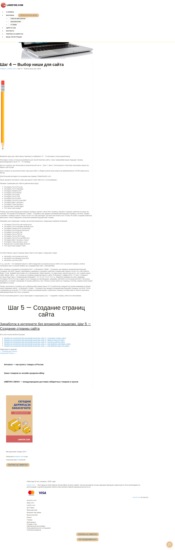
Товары (29, 520)
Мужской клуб (32, 515)
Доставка (30, 508)
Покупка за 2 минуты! (14, 34)
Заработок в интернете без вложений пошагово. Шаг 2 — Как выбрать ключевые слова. (37, 344)
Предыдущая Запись (8, 351)
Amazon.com (31, 500)
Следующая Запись (8, 353)
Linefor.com (31, 485)
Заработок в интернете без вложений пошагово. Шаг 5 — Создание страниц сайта (45, 326)
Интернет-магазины (34, 512)
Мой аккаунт (31, 522)
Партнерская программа (36, 526)
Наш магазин (15, 22)
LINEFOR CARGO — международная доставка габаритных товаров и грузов (41, 381)
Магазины (10, 15)
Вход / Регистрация (14, 37)
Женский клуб (32, 510)
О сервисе (10, 12)
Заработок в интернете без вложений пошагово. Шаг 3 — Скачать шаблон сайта (34, 342)
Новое (29, 517)
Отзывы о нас (32, 524)
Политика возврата (34, 530)
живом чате (19, 457)
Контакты (10, 31)
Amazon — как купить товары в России (23, 364)
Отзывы (13, 25)
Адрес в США (11, 28)
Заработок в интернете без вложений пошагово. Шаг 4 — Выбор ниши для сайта (34, 340)
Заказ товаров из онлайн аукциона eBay (24, 373)
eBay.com (30, 503)
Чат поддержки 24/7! (88, 539)
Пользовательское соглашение (39, 528)
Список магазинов (17, 18)
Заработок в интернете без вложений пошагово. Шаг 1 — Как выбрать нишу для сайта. (36, 346)
